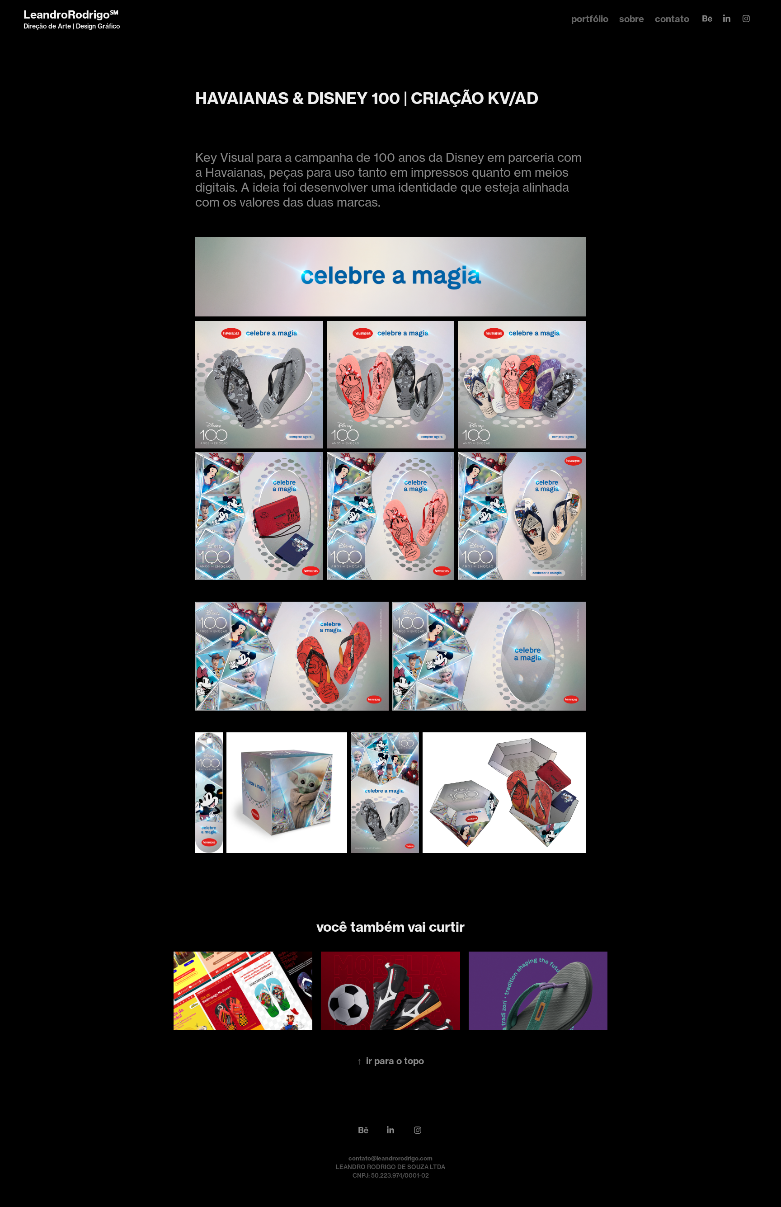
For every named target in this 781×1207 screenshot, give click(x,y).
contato (672, 18)
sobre (631, 18)
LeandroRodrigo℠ (71, 14)
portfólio (589, 18)
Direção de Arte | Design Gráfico (72, 26)
